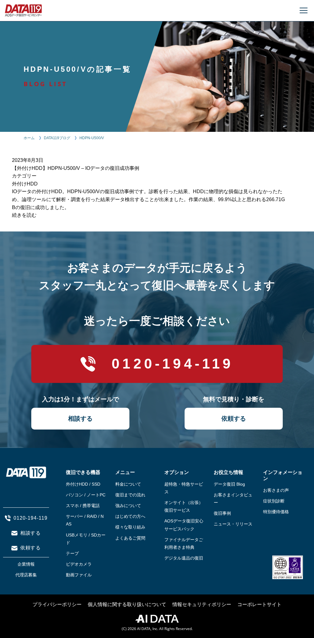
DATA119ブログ (57, 138)
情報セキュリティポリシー (201, 604)
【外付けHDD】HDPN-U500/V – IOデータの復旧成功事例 (75, 168)
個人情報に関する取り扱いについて (127, 604)
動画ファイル (79, 574)
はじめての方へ (130, 516)
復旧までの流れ (130, 494)
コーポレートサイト (259, 604)
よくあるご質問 (130, 538)
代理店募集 (26, 574)
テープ (72, 553)
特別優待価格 (276, 511)
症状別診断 (274, 501)
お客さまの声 (276, 490)
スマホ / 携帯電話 (83, 505)
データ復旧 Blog (229, 484)
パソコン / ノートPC (85, 494)
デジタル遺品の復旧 (183, 558)
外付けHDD (25, 183)
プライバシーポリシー (57, 604)
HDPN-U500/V (91, 138)
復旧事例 (222, 513)
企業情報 (26, 564)
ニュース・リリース (233, 523)
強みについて (128, 505)
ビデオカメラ (79, 564)
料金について (128, 484)
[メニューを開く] (303, 10)
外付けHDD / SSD (83, 484)
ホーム (29, 138)
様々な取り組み (130, 527)
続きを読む (24, 215)
